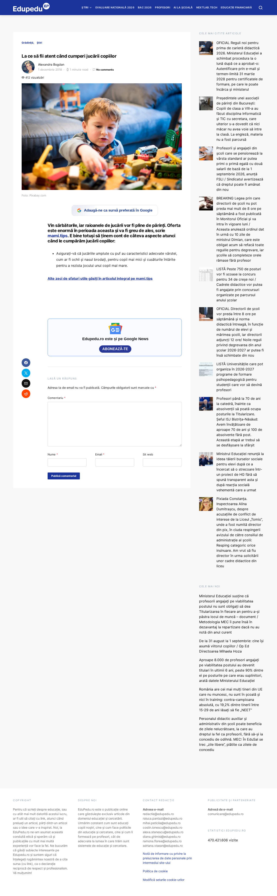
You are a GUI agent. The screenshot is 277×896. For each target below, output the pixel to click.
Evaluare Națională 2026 (114, 7)
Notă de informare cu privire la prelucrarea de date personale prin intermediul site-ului (167, 858)
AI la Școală (183, 7)
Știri (85, 7)
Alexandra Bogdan (51, 64)
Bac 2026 (144, 7)
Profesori (162, 7)
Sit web (148, 454)
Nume (53, 454)
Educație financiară (236, 7)
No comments (105, 69)
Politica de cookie (155, 871)
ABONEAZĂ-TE (115, 349)
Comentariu (57, 398)
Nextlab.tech (206, 7)
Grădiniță (27, 42)
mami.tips (58, 235)
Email (100, 454)
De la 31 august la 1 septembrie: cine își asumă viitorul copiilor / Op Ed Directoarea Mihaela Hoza (231, 646)
